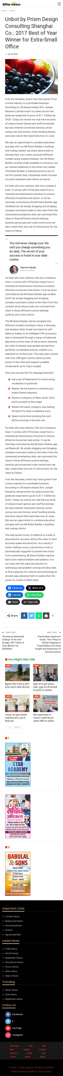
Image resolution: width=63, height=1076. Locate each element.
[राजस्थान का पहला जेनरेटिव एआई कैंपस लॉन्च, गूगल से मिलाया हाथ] (17, 703)
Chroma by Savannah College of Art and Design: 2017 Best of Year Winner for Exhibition (13, 642)
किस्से (12, 1049)
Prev (9, 727)
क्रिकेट (27, 1057)
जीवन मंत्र (13, 1053)
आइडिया (8, 665)
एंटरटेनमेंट (42, 1049)
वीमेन (44, 1046)
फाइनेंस (29, 1053)
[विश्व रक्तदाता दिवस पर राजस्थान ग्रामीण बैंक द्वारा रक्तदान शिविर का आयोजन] (45, 703)
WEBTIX (32, 1071)
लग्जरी (13, 1057)
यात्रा (31, 1046)
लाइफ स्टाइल (14, 1046)
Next (17, 727)
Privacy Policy (45, 1071)
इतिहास (42, 1057)
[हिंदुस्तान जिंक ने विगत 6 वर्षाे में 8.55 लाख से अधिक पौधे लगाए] (17, 672)
